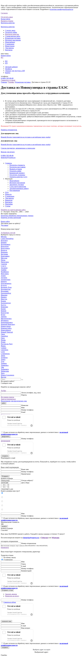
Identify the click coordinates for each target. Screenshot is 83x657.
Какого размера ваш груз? (10, 491)
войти (3, 403)
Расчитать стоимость (17, 165)
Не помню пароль (7, 397)
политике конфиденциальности (61, 9)
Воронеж (4, 252)
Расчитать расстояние (18, 167)
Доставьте (4, 225)
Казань (3, 301)
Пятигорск (5, 262)
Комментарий (26, 571)
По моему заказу (10, 557)
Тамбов (3, 270)
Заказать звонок (11, 594)
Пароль (24, 395)
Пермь (3, 340)
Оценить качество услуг (18, 177)
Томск (3, 359)
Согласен (4, 13)
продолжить (6, 436)
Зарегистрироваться (8, 399)
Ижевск (4, 297)
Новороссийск (6, 328)
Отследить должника (17, 175)
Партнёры (9, 204)
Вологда (4, 250)
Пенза (3, 260)
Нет (4, 391)
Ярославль (5, 274)
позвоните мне (6, 621)
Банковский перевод (17, 173)
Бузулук (4, 285)
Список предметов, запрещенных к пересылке (18, 148)
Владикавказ (5, 244)
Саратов (4, 264)
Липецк (4, 317)
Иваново (4, 295)
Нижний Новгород (8, 324)
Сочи (3, 352)
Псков (3, 342)
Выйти (7, 73)
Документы (9, 48)
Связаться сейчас (9, 602)
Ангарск (4, 277)
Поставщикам (15, 190)
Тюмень (4, 363)
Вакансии (8, 200)
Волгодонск (5, 248)
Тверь (3, 356)
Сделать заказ (10, 30)
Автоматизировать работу (19, 188)
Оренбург (4, 336)
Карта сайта (5, 221)
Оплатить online (11, 32)
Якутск (3, 377)
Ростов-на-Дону (7, 344)
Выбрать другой (9, 233)
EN (6, 63)
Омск (3, 334)
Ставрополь (5, 354)
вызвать (4, 526)
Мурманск (5, 320)
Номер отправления (28, 543)
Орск (3, 338)
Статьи (7, 206)
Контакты (8, 50)
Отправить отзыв (7, 590)
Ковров (3, 311)
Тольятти (4, 357)
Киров (3, 309)
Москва (3, 237)
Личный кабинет (11, 67)
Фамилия (24, 405)
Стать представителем (18, 186)
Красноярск (5, 256)
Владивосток (5, 289)
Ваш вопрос (25, 628)
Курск (3, 315)
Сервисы (8, 163)
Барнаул (4, 281)
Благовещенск (6, 283)
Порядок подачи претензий (11, 217)
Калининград (6, 303)
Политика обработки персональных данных (17, 216)
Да (2, 233)
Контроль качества (12, 34)
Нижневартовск (7, 322)
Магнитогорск (6, 318)
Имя (22, 408)
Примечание (26, 474)
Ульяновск (5, 365)
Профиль (8, 69)
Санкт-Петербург (7, 238)
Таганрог (4, 268)
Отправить (5, 476)
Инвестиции (9, 46)
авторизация (5, 441)
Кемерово (4, 307)
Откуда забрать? (27, 480)
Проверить (5, 547)
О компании (9, 44)
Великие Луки (6, 287)
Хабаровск (5, 369)
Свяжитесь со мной (8, 80)
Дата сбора (25, 483)
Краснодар (5, 313)
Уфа (2, 367)
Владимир (4, 291)
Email (23, 412)
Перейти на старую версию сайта (13, 210)
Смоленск (4, 350)
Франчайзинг (10, 42)
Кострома (4, 254)
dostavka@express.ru (8, 157)
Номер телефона (27, 410)
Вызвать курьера (16, 169)
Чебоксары (5, 371)
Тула (2, 361)
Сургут (3, 266)
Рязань (3, 346)
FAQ (7, 192)
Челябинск (5, 272)
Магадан (4, 258)
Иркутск (4, 299)
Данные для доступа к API (15, 71)
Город (23, 564)
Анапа (3, 276)
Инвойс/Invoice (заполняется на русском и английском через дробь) (25, 137)
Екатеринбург (6, 293)
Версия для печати (8, 152)
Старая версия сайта (12, 36)
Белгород (4, 240)
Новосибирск (6, 330)
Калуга (3, 305)
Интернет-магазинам (13, 40)
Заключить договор (17, 185)
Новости (8, 194)
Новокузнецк (6, 55)
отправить (5, 456)
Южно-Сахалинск (7, 375)
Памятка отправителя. (9, 130)
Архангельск (5, 279)
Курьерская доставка (12, 38)
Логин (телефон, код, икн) (31, 393)
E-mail (23, 566)
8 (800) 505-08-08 (7, 78)
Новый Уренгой (7, 332)
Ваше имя (25, 469)
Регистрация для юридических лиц (14, 401)
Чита (2, 373)
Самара (3, 348)
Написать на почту (12, 596)
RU (2, 57)
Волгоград (5, 246)
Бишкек (4, 242)
